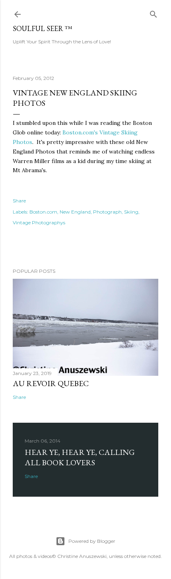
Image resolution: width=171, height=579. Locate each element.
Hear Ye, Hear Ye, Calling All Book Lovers (80, 457)
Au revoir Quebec (51, 383)
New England (75, 212)
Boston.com (43, 212)
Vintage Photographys (39, 222)
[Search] (153, 12)
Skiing (131, 212)
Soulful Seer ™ (42, 28)
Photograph (107, 212)
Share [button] (19, 201)
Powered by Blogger (91, 541)
